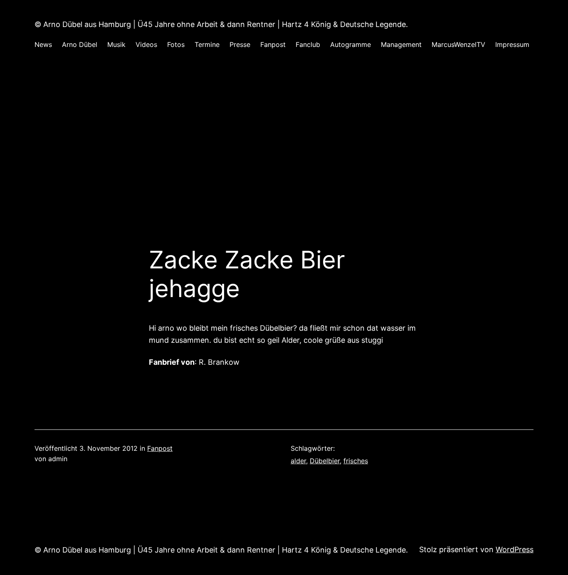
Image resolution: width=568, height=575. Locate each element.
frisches (355, 461)
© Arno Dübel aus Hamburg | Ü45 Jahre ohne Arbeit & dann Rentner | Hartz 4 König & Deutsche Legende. (221, 24)
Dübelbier (325, 461)
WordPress (514, 549)
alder (298, 461)
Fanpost (160, 448)
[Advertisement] (284, 157)
